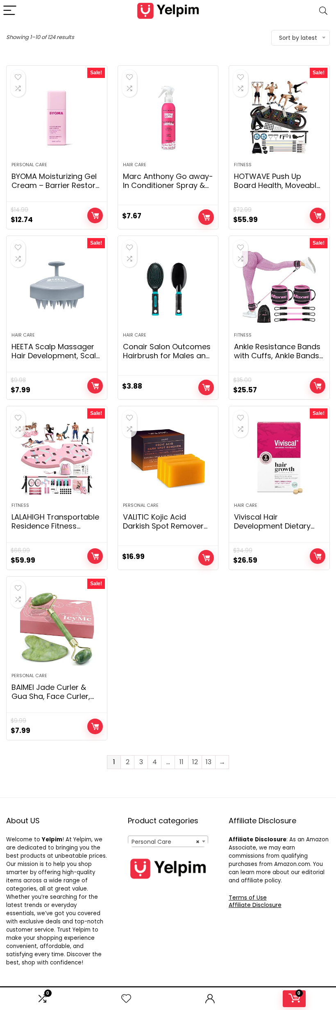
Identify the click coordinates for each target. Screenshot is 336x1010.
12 (195, 762)
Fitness (243, 164)
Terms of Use (248, 897)
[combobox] (168, 841)
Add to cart (95, 215)
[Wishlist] (126, 999)
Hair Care (134, 164)
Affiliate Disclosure (255, 905)
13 (208, 762)
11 (181, 762)
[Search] (323, 11)
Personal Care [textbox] (166, 842)
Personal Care (29, 164)
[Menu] (10, 11)
